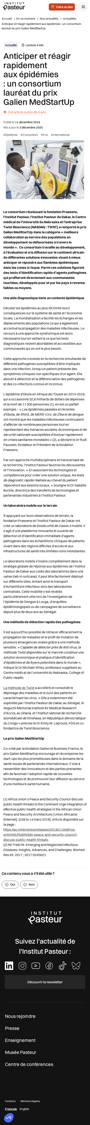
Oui (12, 884)
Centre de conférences (29, 1064)
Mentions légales (30, 1101)
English (24, 1109)
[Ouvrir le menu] (83, 7)
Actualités (69, 18)
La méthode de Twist (18, 688)
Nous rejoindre (20, 1016)
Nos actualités (49, 18)
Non (32, 884)
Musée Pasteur (20, 1052)
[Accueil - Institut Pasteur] (14, 6)
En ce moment (25, 18)
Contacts (10, 1101)
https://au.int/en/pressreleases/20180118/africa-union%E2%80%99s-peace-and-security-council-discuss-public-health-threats (40, 834)
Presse (12, 1028)
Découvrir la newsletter (45, 982)
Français (11, 1109)
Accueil (7, 18)
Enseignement (20, 1040)
